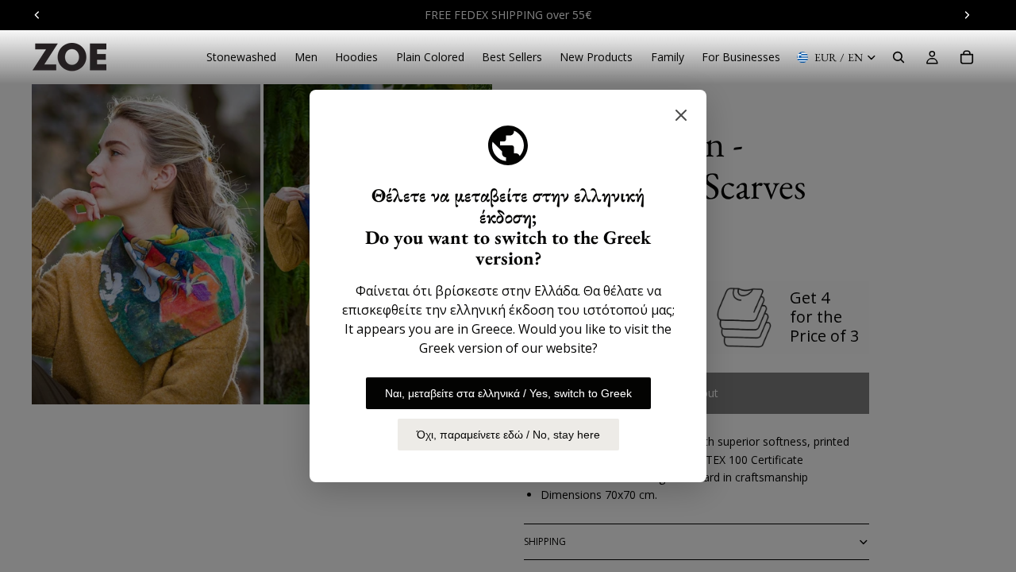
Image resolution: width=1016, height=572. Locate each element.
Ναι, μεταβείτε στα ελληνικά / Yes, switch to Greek (508, 393)
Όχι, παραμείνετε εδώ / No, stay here (508, 434)
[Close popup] (681, 115)
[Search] (898, 57)
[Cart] (966, 57)
